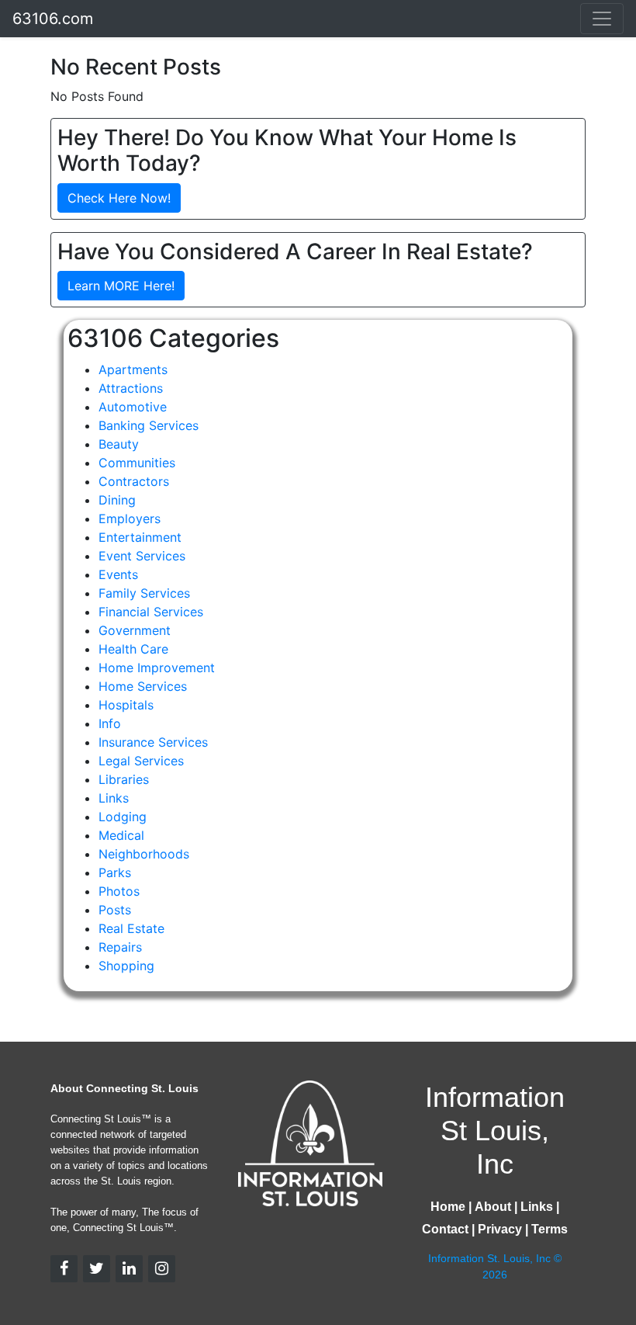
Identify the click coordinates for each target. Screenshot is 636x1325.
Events (118, 574)
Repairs (120, 947)
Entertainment (140, 537)
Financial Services (151, 611)
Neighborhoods (144, 854)
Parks (115, 872)
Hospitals (126, 705)
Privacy (500, 1229)
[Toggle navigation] (602, 18)
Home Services (143, 686)
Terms (549, 1229)
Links (114, 798)
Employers (130, 518)
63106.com (52, 18)
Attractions (131, 388)
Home (447, 1206)
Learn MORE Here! (121, 285)
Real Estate (131, 928)
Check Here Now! (119, 198)
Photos (119, 891)
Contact (445, 1229)
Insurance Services (153, 742)
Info (110, 723)
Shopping (126, 965)
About (493, 1206)
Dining (117, 500)
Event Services (142, 556)
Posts (115, 909)
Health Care (133, 649)
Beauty (119, 444)
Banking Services (149, 425)
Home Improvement (157, 667)
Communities (137, 462)
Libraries (124, 779)
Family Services (144, 593)
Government (135, 630)
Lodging (123, 816)
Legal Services (141, 760)
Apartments (133, 369)
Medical (121, 835)
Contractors (134, 481)
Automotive (133, 406)
